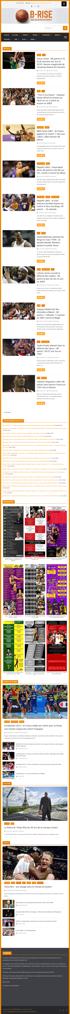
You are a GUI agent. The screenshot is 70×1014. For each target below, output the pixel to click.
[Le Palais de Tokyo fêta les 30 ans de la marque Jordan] (35, 804)
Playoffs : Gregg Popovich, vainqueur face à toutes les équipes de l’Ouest (36, 921)
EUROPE (25, 35)
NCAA (24, 39)
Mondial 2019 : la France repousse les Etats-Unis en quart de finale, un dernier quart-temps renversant (40, 745)
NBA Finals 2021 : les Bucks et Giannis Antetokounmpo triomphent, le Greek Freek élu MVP (28, 425)
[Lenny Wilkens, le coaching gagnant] (8, 932)
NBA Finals (40, 127)
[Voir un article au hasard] (65, 37)
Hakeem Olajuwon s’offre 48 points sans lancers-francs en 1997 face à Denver (51, 384)
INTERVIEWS (46, 35)
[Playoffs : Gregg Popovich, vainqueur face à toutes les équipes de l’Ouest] (8, 922)
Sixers (47, 127)
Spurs (43, 233)
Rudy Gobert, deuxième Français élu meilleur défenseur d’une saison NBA (23, 436)
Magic (39, 54)
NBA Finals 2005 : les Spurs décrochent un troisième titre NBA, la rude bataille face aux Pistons (29, 439)
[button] (19, 35)
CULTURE (15, 35)
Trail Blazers (45, 341)
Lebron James (45, 269)
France (22, 721)
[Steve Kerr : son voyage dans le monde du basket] (35, 863)
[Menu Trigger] (64, 3)
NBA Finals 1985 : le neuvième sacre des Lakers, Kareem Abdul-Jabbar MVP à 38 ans (26, 450)
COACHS (6, 35)
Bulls (13, 882)
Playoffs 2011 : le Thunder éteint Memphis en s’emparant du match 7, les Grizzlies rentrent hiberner (31, 495)
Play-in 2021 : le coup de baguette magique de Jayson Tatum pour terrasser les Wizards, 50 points (30, 483)
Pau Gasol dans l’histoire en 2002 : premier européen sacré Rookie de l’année (24, 433)
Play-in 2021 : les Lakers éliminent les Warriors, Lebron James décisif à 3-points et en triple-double (30, 480)
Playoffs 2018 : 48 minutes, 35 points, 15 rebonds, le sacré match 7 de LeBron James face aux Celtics (31, 469)
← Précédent (7, 412)
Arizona (7, 882)
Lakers (48, 196)
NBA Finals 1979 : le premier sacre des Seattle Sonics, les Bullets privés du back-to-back (27, 458)
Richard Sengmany (53, 70)
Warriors (40, 882)
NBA (16, 39)
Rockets (44, 377)
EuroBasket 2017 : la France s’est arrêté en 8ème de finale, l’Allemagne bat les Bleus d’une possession (40, 754)
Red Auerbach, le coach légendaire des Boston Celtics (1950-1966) (34, 902)
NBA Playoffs (41, 163)
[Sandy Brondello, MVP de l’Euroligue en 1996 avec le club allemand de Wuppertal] (8, 913)
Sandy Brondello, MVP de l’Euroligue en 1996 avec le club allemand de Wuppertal (38, 912)
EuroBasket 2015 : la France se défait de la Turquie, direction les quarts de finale (38, 764)
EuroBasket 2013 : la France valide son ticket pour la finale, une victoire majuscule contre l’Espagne (33, 727)
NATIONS (7, 39)
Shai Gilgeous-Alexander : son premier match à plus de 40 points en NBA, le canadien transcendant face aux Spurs (35, 428)
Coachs (19, 882)
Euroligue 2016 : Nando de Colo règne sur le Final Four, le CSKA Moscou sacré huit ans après (28, 477)
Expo (12, 823)
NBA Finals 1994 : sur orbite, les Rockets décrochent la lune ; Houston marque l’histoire (27, 442)
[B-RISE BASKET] (35, 9)
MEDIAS (57, 35)
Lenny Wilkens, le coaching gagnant (26, 930)
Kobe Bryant (41, 196)
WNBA (32, 39)
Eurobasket (14, 721)
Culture (7, 823)
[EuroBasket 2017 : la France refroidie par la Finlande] (8, 775)
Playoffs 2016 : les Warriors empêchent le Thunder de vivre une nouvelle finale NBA (26, 461)
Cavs (39, 269)
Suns (48, 163)
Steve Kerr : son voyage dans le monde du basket (28, 886)
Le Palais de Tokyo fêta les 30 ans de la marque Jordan (31, 827)
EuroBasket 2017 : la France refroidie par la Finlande (30, 773)
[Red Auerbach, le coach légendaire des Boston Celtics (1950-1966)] (8, 904)
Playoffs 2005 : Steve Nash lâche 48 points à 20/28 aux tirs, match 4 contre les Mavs (51, 170)
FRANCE (35, 35)
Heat (39, 91)
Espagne (7, 721)
